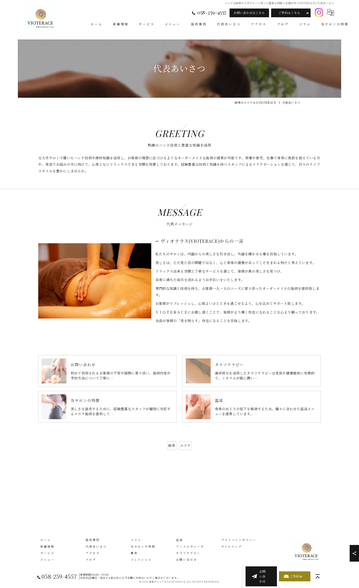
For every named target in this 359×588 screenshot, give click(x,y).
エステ (185, 445)
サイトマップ (231, 546)
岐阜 (171, 445)
